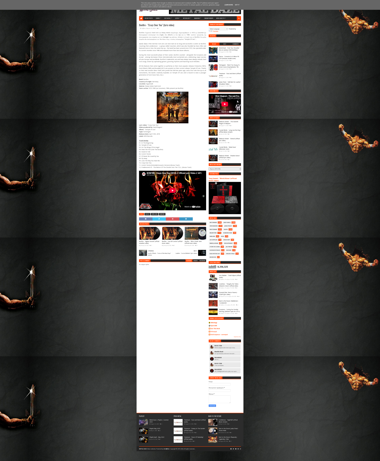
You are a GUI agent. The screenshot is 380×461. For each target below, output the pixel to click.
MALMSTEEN (213, 233)
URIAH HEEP (226, 239)
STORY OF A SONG (215, 246)
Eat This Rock (215, 328)
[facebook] (231, 448)
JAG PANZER (229, 246)
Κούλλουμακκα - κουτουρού (219, 334)
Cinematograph (208, 18)
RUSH (222, 236)
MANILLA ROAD (214, 243)
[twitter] (233, 448)
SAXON (226, 229)
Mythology (186, 18)
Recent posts (149, 18)
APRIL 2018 (154, 214)
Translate (215, 31)
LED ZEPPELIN (213, 239)
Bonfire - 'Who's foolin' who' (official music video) (193, 242)
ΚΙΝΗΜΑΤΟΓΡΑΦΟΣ (215, 250)
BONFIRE (162, 214)
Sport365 (214, 325)
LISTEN (177, 18)
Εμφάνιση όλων (237, 336)
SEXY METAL (167, 18)
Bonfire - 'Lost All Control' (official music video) (172, 242)
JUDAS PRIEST (228, 226)
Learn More (228, 5)
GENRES (158, 18)
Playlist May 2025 (154, 428)
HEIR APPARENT (228, 243)
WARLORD (212, 236)
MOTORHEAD (213, 222)
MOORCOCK (213, 257)
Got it (237, 5)
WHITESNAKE (213, 229)
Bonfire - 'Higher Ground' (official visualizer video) (149, 242)
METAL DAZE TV (220, 18)
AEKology (214, 322)
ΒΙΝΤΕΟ (147, 214)
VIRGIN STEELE (230, 253)
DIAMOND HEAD (227, 233)
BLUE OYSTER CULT (215, 253)
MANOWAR (197, 18)
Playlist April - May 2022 (156, 437)
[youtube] (236, 448)
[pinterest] (238, 448)
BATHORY (228, 250)
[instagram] (240, 448)
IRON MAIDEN (214, 226)
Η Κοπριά (214, 331)
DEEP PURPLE (227, 222)
